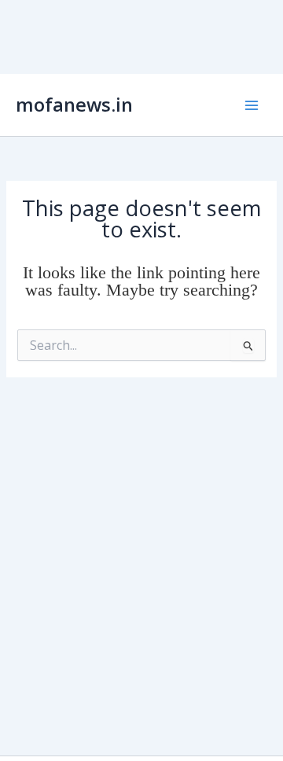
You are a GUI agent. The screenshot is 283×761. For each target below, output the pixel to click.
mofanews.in (74, 104)
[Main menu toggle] (251, 105)
